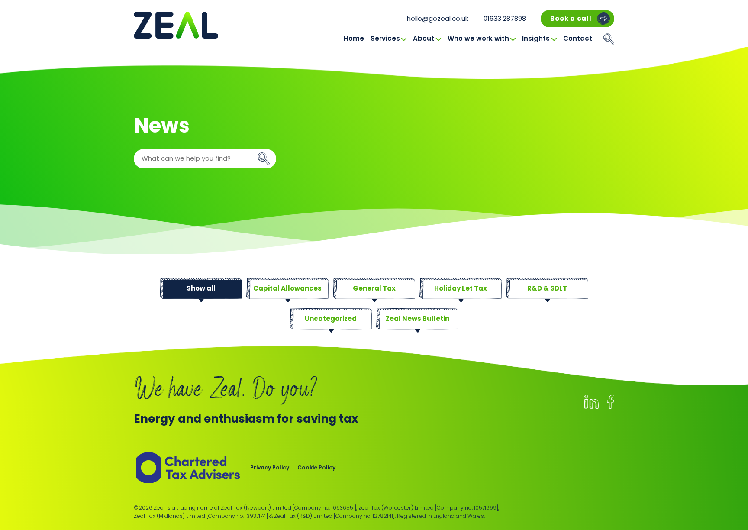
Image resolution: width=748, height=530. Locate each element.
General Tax (374, 288)
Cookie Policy (316, 467)
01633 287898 (505, 18)
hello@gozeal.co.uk (437, 18)
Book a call (570, 18)
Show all (201, 288)
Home (354, 38)
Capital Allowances (287, 288)
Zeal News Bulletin (417, 318)
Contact (577, 38)
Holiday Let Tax (460, 288)
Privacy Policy (269, 467)
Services (385, 38)
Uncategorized (331, 318)
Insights (536, 38)
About (423, 38)
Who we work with (478, 38)
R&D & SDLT (547, 288)
